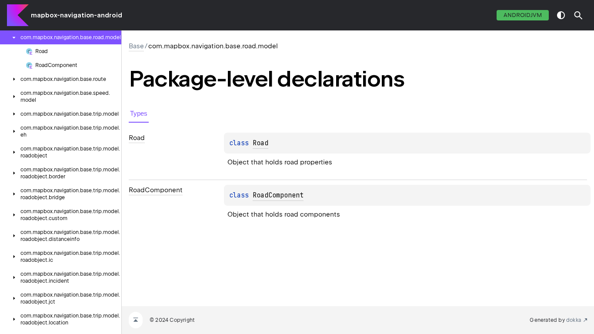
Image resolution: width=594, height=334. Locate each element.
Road (260, 143)
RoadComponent (278, 195)
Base (136, 46)
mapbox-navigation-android (76, 15)
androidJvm (523, 15)
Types (138, 113)
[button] (578, 15)
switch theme (561, 15)
